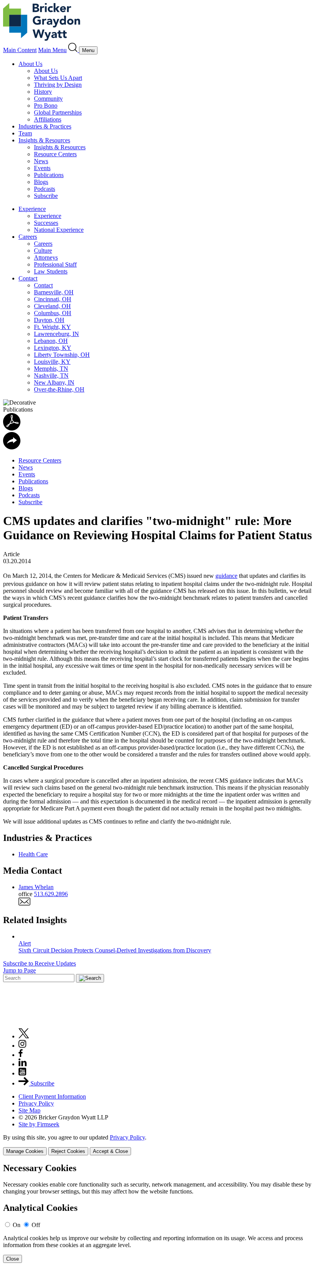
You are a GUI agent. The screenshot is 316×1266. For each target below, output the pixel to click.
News (41, 161)
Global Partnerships (58, 112)
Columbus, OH (52, 313)
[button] (11, 447)
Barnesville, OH (54, 292)
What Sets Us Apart (58, 77)
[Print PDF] (11, 428)
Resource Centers (55, 154)
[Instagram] (22, 1045)
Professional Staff (55, 264)
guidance (226, 575)
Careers (27, 236)
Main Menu (52, 50)
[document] (158, 1213)
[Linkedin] (22, 1064)
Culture (43, 250)
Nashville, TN (51, 375)
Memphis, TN (51, 368)
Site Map (29, 1110)
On (16, 1225)
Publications (49, 175)
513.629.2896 (51, 894)
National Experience (59, 229)
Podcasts (44, 189)
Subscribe (46, 195)
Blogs (41, 182)
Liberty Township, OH (62, 354)
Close (12, 1259)
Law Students (50, 271)
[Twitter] (23, 1036)
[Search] (73, 50)
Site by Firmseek (38, 1124)
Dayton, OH (49, 320)
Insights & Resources (44, 140)
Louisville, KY (52, 361)
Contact (27, 278)
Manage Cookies (25, 1151)
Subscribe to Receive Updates (39, 963)
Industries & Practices (44, 126)
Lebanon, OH (51, 341)
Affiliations (47, 119)
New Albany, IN (54, 382)
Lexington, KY (52, 347)
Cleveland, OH (52, 306)
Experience (32, 209)
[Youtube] (22, 1073)
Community (48, 98)
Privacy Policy (36, 1103)
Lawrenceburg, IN (56, 334)
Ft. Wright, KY (52, 327)
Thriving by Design (58, 84)
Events (42, 168)
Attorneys (46, 257)
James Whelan (36, 887)
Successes (46, 222)
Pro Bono (45, 105)
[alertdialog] (158, 1213)
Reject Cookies (68, 1151)
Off (36, 1225)
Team (25, 133)
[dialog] (158, 1144)
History (43, 91)
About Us (30, 64)
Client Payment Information (52, 1096)
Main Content (20, 50)
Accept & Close (110, 1151)
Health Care (33, 854)
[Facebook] (20, 1055)
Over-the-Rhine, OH (59, 389)
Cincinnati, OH (52, 299)
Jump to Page (19, 970)
